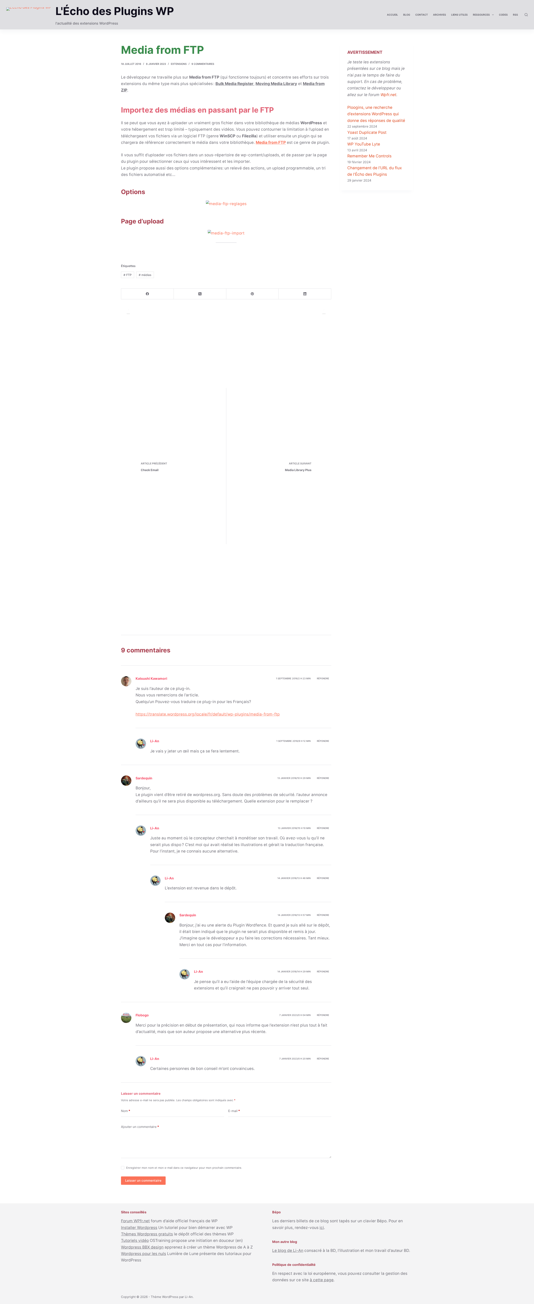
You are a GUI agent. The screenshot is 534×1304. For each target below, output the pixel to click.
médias (145, 275)
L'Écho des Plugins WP (114, 11)
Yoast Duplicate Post (367, 132)
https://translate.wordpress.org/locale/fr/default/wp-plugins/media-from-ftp (208, 714)
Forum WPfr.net (135, 1221)
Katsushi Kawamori (151, 678)
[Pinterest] (252, 294)
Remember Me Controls (369, 156)
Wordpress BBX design (142, 1247)
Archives (439, 14)
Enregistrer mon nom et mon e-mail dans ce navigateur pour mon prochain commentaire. (184, 1167)
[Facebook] (147, 294)
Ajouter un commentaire (140, 1127)
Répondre (323, 678)
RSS (515, 14)
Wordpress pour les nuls (143, 1253)
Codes (503, 14)
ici (322, 1227)
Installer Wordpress (139, 1227)
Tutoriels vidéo (135, 1240)
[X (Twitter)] (200, 294)
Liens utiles (459, 14)
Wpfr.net (388, 94)
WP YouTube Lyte (363, 144)
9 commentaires (202, 63)
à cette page (322, 1280)
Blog (406, 14)
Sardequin (144, 778)
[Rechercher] (526, 14)
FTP (127, 275)
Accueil (392, 14)
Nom (125, 1111)
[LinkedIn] (305, 294)
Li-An (189, 1297)
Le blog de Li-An (287, 1250)
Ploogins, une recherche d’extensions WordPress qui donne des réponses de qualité (376, 114)
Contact (421, 14)
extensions (179, 63)
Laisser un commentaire (143, 1180)
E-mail (234, 1111)
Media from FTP (271, 142)
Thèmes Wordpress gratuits (147, 1234)
